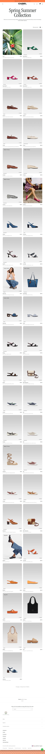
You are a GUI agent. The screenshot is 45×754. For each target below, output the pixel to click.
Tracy (5, 145)
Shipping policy (11, 748)
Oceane (26, 234)
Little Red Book (5, 742)
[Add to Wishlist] (20, 30)
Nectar (5, 560)
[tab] (4, 84)
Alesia (25, 619)
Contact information (18, 748)
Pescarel (6, 293)
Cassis (5, 174)
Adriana (6, 679)
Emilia (25, 590)
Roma (25, 352)
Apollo (5, 263)
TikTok (4, 732)
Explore (4, 722)
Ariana (5, 115)
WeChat (4, 740)
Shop (4, 719)
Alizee (6, 234)
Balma (6, 590)
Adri (26, 649)
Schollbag (26, 293)
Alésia (5, 649)
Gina (25, 323)
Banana (6, 530)
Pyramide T (26, 56)
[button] (2, 4)
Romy (5, 352)
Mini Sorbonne (27, 382)
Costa (5, 412)
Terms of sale (24, 748)
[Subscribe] (31, 709)
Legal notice (29, 748)
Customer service (6, 726)
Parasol (6, 471)
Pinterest (4, 736)
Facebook (4, 734)
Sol (25, 412)
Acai (5, 56)
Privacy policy (5, 748)
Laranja (26, 263)
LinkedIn (4, 738)
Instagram (4, 730)
